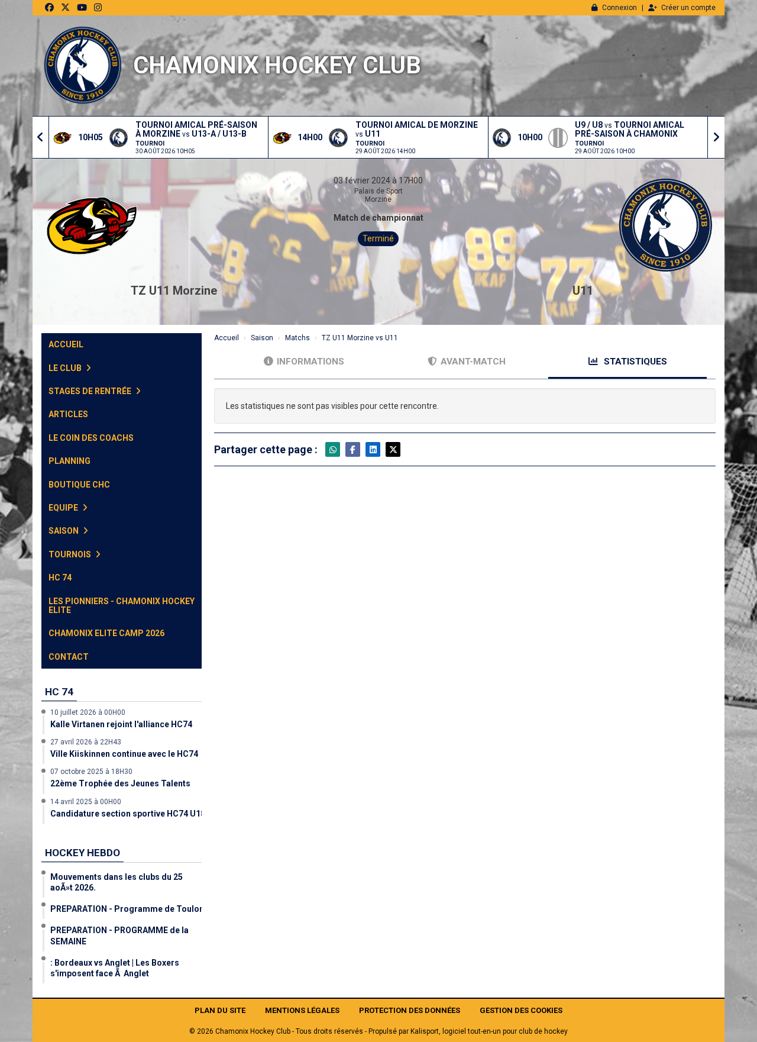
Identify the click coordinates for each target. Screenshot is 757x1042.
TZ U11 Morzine (174, 290)
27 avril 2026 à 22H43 (85, 742)
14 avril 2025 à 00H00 (85, 802)
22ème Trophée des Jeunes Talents (120, 783)
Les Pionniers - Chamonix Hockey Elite (121, 605)
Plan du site (220, 1010)
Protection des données (409, 1010)
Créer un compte (688, 8)
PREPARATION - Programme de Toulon (127, 909)
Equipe (64, 507)
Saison (64, 530)
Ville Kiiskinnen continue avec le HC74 (124, 754)
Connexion (619, 8)
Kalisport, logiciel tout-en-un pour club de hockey (489, 1031)
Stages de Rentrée (90, 391)
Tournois (70, 554)
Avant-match (473, 361)
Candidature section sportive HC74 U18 (127, 813)
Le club (65, 368)
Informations (310, 361)
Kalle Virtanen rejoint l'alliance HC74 (121, 724)
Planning (69, 461)
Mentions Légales (302, 1010)
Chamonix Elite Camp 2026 (106, 633)
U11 (582, 290)
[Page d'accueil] (82, 65)
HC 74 (60, 577)
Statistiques (634, 361)
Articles (68, 414)
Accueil (65, 344)
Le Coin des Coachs (91, 438)
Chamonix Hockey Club (277, 65)
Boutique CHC (79, 484)
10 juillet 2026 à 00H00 (87, 712)
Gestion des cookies (521, 1010)
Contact (68, 657)
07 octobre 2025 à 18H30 (91, 771)
